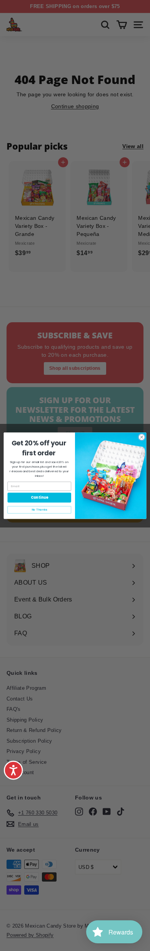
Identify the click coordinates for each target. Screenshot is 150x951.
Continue (39, 497)
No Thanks (39, 510)
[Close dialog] (141, 437)
